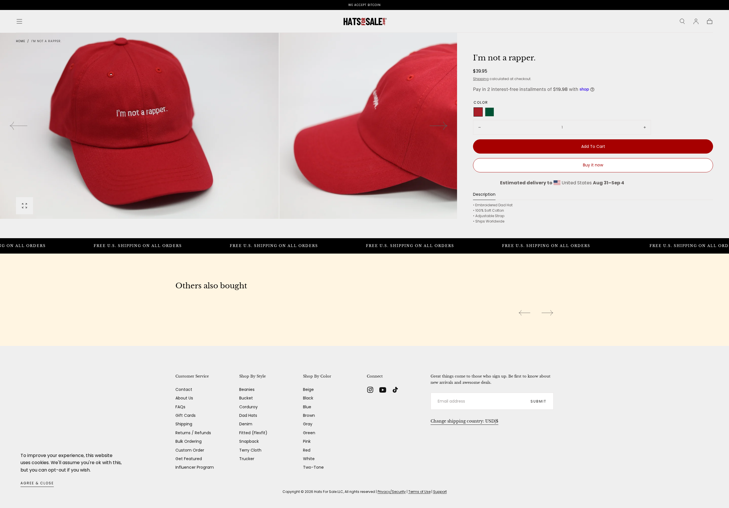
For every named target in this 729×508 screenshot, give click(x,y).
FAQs (180, 407)
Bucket (246, 398)
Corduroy (248, 407)
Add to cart (593, 146)
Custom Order (189, 450)
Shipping (481, 78)
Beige (308, 389)
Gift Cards (185, 415)
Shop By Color (317, 376)
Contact (183, 389)
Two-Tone (313, 467)
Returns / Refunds (193, 433)
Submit (538, 401)
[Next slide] (439, 126)
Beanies (247, 389)
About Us (184, 398)
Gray (307, 424)
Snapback (249, 441)
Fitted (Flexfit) (253, 433)
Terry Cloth (250, 450)
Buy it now (593, 165)
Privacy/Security (392, 491)
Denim (245, 424)
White (309, 459)
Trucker (246, 459)
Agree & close (37, 483)
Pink (307, 441)
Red (306, 450)
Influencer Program (194, 467)
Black (308, 398)
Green (309, 433)
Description (484, 194)
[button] (19, 21)
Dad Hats (248, 415)
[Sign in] (696, 21)
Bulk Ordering (188, 441)
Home (20, 41)
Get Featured (188, 459)
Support (440, 491)
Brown (309, 415)
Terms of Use (419, 491)
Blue (307, 407)
